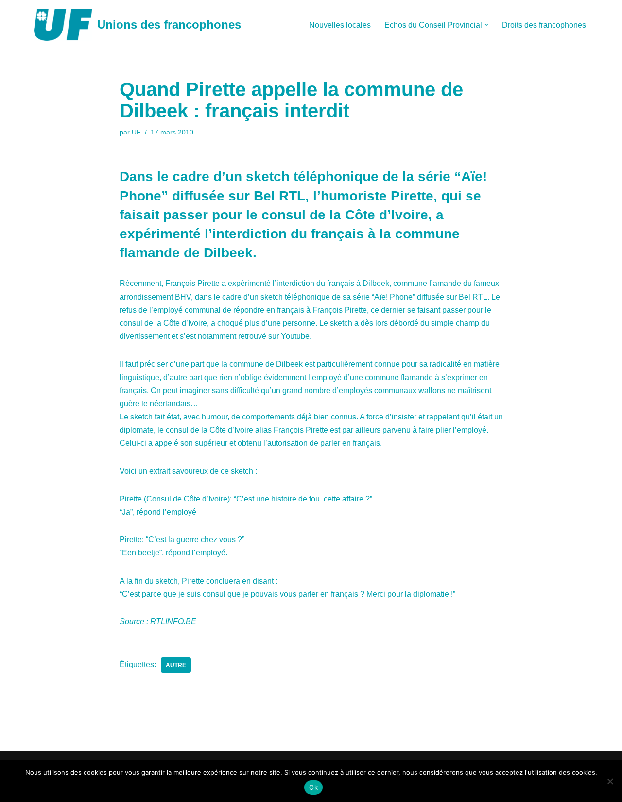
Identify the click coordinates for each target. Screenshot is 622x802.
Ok (313, 787)
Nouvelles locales (340, 25)
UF (136, 132)
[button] (486, 25)
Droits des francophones (544, 25)
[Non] (610, 781)
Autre (176, 665)
